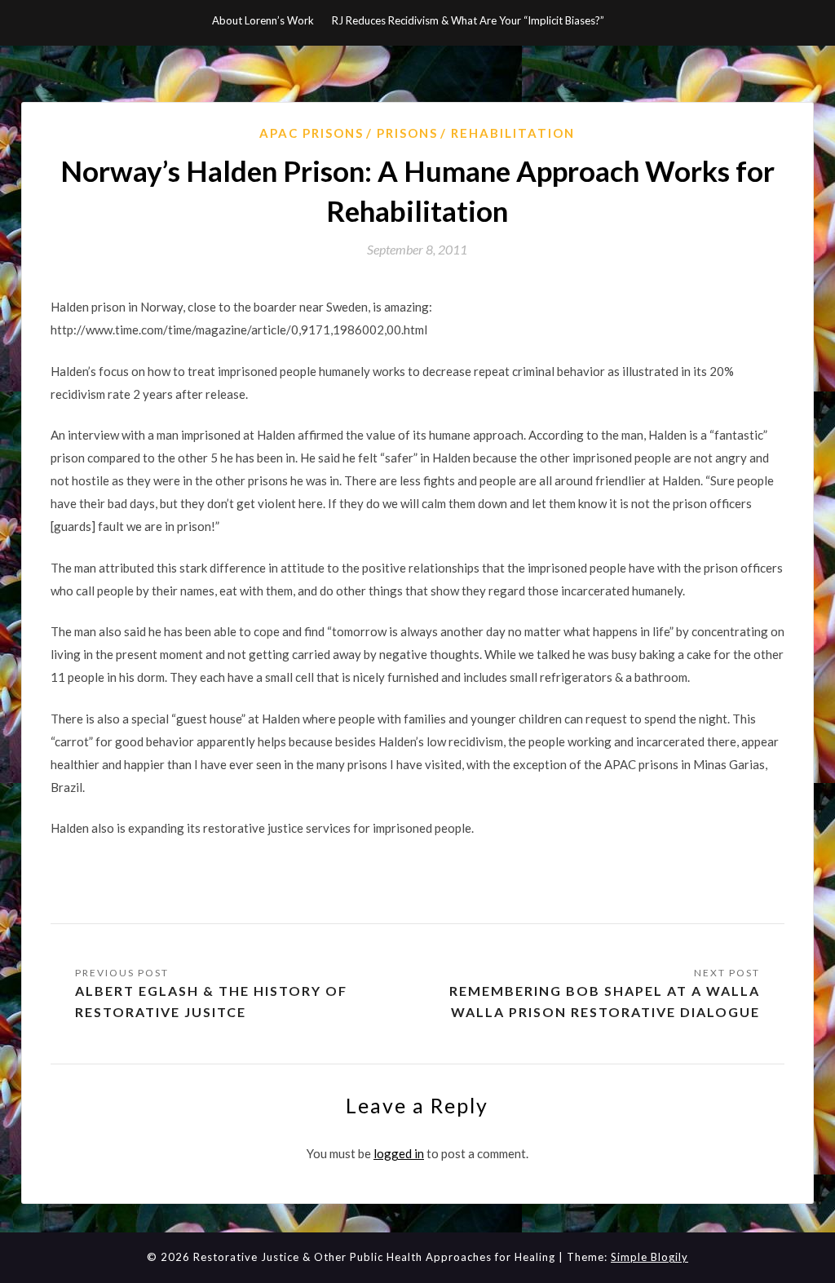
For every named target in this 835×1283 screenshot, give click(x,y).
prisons (407, 133)
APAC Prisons (311, 133)
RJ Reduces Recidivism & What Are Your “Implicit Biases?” (468, 20)
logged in (398, 1153)
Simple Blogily (649, 1256)
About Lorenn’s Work (263, 20)
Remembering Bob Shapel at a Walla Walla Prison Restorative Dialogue (604, 1001)
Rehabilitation (513, 133)
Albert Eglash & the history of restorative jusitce (211, 1001)
